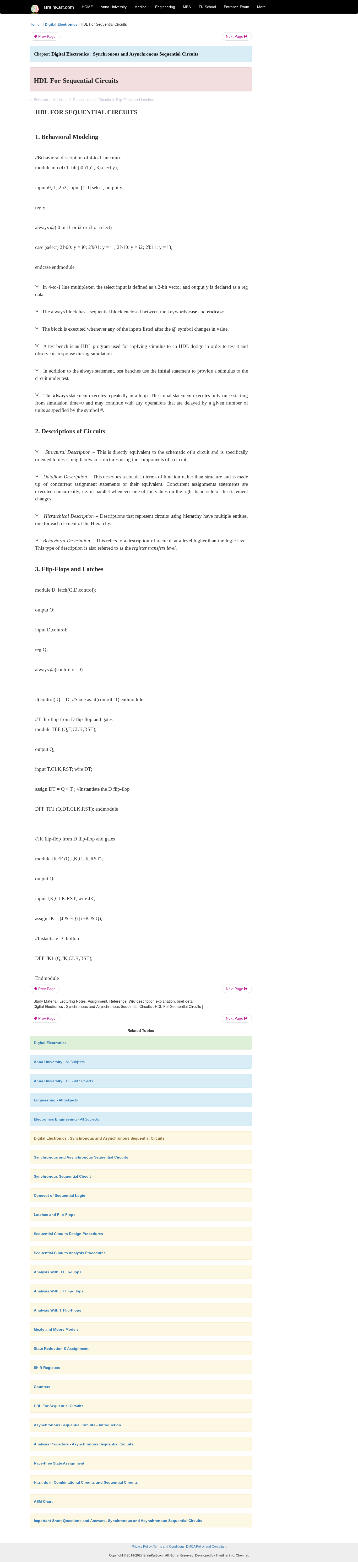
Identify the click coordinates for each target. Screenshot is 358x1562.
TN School (207, 7)
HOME (87, 7)
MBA (187, 7)
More (261, 7)
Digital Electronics (61, 24)
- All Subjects (59, 1062)
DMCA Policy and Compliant (206, 1546)
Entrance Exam (236, 7)
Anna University (114, 7)
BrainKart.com (59, 7)
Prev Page (46, 36)
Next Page (235, 36)
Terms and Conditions (169, 1546)
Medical (140, 7)
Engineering (165, 7)
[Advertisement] (294, 100)
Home (35, 24)
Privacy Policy (142, 1546)
